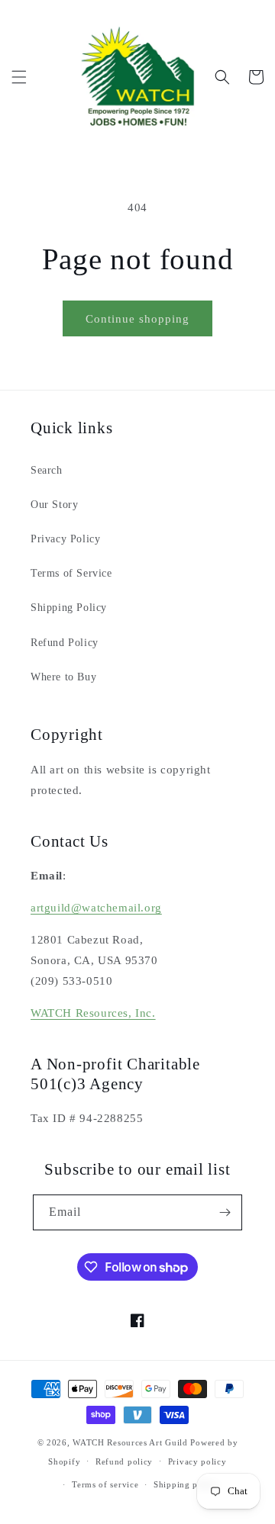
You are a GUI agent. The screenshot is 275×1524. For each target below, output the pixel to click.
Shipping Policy (69, 607)
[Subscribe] (224, 1212)
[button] (19, 77)
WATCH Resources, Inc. (93, 1013)
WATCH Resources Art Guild (130, 1442)
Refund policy (124, 1461)
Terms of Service (71, 573)
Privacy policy (197, 1461)
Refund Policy (65, 642)
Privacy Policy (65, 539)
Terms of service (105, 1484)
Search (47, 470)
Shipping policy (186, 1484)
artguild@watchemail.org (96, 908)
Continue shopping (137, 319)
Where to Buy (63, 677)
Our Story (54, 504)
